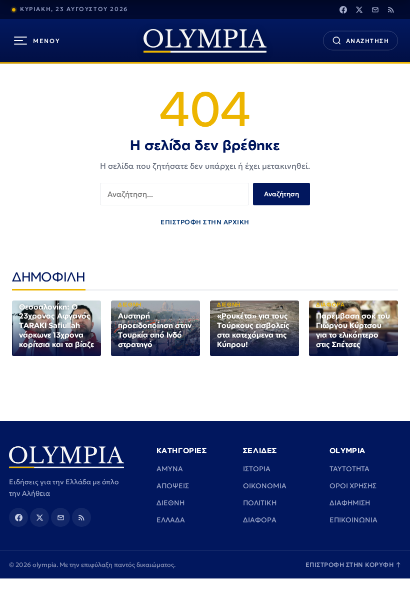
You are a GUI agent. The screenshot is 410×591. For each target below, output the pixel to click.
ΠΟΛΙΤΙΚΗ (259, 502)
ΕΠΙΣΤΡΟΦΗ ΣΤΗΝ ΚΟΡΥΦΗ (354, 564)
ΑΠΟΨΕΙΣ (172, 485)
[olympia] (205, 41)
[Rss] (391, 10)
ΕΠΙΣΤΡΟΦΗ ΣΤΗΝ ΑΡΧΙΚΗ (205, 222)
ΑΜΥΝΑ (169, 468)
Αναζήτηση (281, 194)
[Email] (375, 10)
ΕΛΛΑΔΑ (170, 519)
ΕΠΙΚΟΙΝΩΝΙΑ (354, 519)
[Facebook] (343, 10)
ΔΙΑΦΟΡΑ (259, 519)
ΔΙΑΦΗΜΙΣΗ (350, 502)
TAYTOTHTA (350, 468)
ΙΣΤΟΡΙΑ (256, 468)
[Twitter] (359, 10)
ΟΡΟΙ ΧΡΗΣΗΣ (353, 485)
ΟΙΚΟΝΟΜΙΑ (264, 485)
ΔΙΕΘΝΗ (170, 502)
